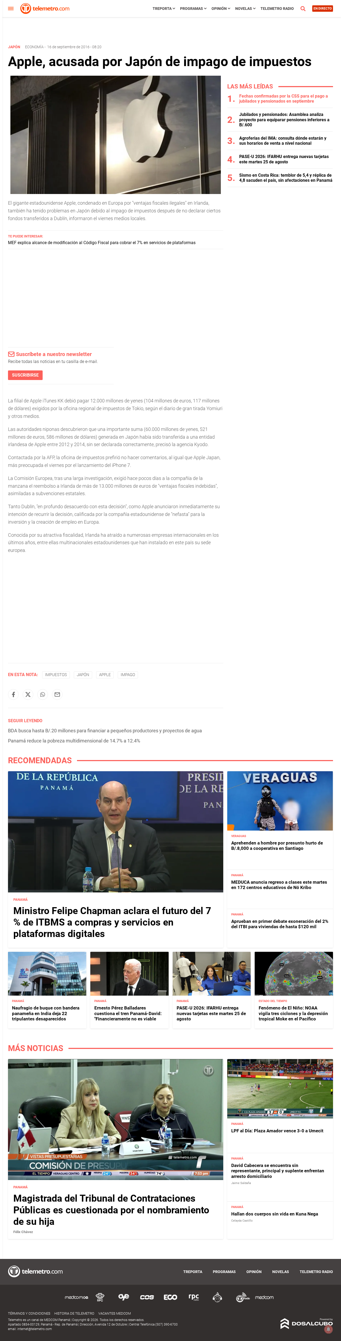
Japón (83, 674)
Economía (34, 47)
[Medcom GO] (76, 1301)
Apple (105, 674)
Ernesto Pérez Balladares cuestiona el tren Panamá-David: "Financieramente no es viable (128, 1013)
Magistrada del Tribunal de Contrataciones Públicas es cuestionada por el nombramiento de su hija (111, 1210)
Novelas (243, 8)
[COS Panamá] (147, 1301)
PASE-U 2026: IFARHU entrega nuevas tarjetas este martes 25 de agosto (284, 159)
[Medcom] (264, 1301)
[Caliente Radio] (217, 1301)
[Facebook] (13, 694)
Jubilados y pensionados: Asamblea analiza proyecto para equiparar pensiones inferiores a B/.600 (284, 119)
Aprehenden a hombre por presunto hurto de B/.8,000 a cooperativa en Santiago (277, 845)
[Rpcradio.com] (194, 1301)
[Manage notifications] (328, 1329)
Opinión (219, 8)
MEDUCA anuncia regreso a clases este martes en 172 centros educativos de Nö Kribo (279, 884)
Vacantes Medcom (114, 1313)
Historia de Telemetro (74, 1313)
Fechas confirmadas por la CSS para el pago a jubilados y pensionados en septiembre (283, 99)
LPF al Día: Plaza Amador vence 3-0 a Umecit (277, 1130)
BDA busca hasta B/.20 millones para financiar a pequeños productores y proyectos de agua (105, 730)
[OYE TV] (123, 1301)
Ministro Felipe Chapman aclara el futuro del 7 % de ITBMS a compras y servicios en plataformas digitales (112, 922)
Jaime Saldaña (241, 1183)
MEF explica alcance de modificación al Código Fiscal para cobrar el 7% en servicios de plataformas (102, 242)
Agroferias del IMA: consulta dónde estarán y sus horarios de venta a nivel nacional (282, 141)
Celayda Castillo (242, 1220)
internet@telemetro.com (34, 1329)
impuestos (56, 674)
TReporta (162, 8)
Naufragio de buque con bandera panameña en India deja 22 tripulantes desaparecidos (45, 1013)
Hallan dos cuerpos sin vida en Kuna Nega (274, 1214)
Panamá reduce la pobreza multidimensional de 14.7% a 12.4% (74, 741)
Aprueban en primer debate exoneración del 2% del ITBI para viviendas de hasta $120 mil (279, 924)
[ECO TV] (170, 1301)
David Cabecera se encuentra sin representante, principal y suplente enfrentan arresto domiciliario (277, 1171)
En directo (323, 8)
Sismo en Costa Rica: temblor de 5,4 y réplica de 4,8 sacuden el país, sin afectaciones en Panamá (285, 178)
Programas (191, 8)
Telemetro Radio (277, 8)
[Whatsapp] (42, 694)
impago (128, 674)
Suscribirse (25, 375)
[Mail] (57, 694)
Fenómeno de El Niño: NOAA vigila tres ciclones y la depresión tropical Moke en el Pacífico (293, 1013)
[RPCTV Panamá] (100, 1301)
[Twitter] (28, 694)
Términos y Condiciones (29, 1313)
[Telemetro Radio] (241, 1301)
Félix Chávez (23, 1232)
